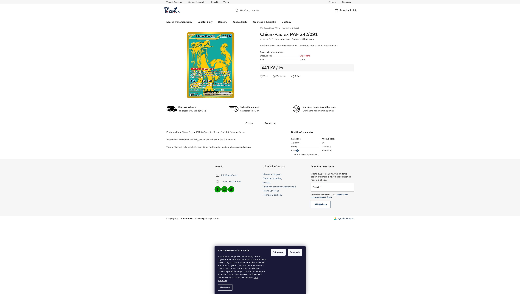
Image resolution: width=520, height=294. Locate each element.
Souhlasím (295, 252)
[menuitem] (179, 22)
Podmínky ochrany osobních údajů (279, 186)
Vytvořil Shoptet (346, 218)
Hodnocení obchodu (272, 194)
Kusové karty (328, 138)
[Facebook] (218, 189)
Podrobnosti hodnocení (303, 39)
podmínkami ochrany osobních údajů (329, 196)
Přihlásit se (321, 204)
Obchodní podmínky (196, 2)
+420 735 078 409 (231, 181)
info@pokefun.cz (229, 175)
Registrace (346, 2)
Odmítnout (278, 252)
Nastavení (225, 287)
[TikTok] (231, 189)
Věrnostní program (174, 2)
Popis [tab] (249, 123)
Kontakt (214, 2)
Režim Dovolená (271, 190)
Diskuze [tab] (270, 123)
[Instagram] (224, 189)
